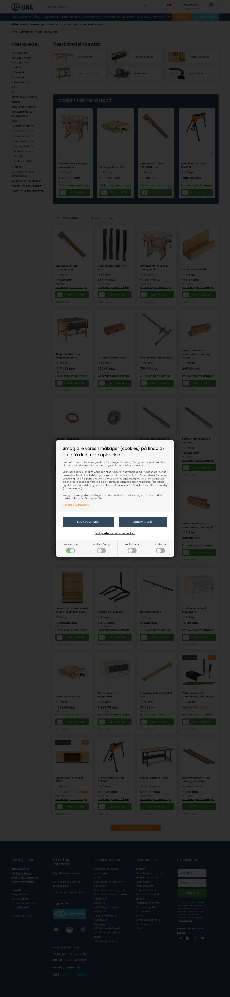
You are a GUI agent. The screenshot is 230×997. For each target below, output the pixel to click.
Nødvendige (71, 544)
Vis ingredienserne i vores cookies (115, 533)
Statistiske (160, 544)
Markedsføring (101, 544)
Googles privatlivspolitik (76, 505)
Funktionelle (132, 544)
